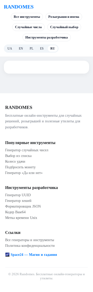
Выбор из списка (18, 156)
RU (52, 48)
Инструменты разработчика (46, 37)
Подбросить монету (20, 167)
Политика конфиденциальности (30, 246)
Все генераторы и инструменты (29, 240)
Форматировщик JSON (23, 206)
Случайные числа (28, 27)
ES (42, 48)
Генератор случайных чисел (26, 150)
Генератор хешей (18, 201)
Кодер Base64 (15, 212)
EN (21, 48)
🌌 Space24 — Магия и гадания (31, 255)
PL (31, 48)
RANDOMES (19, 7)
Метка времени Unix (21, 218)
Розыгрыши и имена (63, 17)
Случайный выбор (64, 27)
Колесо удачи (15, 161)
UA (9, 48)
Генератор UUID (18, 195)
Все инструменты (27, 17)
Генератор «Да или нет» (24, 173)
